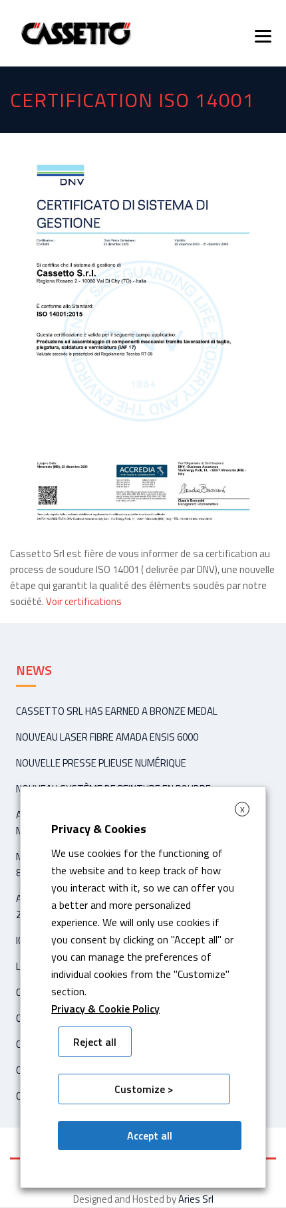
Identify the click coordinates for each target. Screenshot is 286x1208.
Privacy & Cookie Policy (105, 1009)
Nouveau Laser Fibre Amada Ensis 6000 (107, 737)
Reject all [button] (94, 1042)
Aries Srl (196, 1199)
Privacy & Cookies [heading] (98, 829)
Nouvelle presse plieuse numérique (101, 763)
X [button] (242, 809)
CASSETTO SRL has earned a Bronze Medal (116, 711)
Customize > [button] (144, 1089)
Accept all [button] (149, 1136)
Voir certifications (84, 601)
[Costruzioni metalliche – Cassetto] (76, 33)
